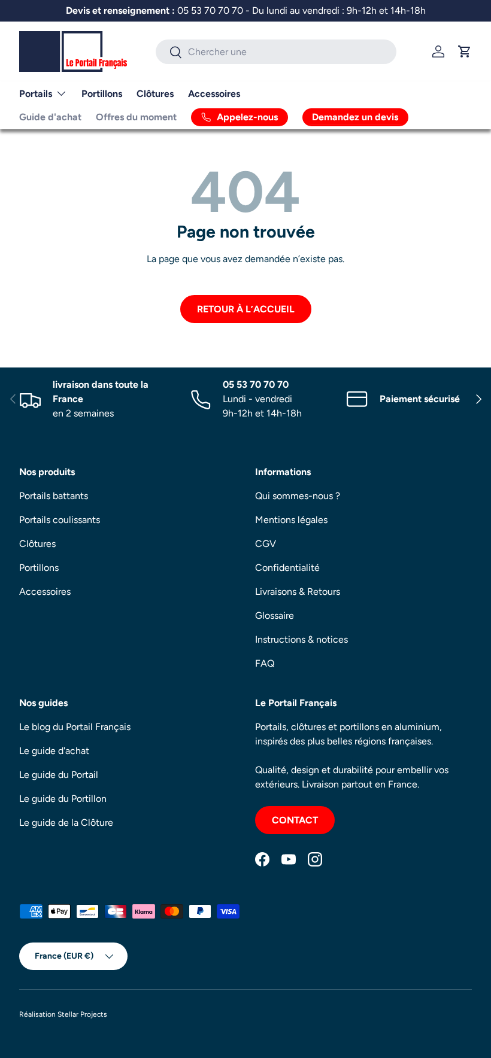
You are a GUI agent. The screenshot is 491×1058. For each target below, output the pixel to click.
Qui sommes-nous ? (297, 495)
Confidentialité (287, 567)
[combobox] (276, 51)
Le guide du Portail (58, 774)
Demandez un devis (355, 117)
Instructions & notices (301, 639)
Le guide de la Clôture (66, 822)
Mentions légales (291, 519)
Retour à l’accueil (246, 309)
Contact (295, 820)
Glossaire (274, 615)
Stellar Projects (82, 1014)
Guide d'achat (50, 117)
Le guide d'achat (54, 750)
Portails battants (53, 495)
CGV (265, 543)
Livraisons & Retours (297, 591)
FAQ (264, 663)
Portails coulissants (59, 519)
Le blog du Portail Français (75, 726)
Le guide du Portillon (63, 798)
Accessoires (214, 93)
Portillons (101, 93)
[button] (464, 51)
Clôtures (155, 93)
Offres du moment (136, 117)
